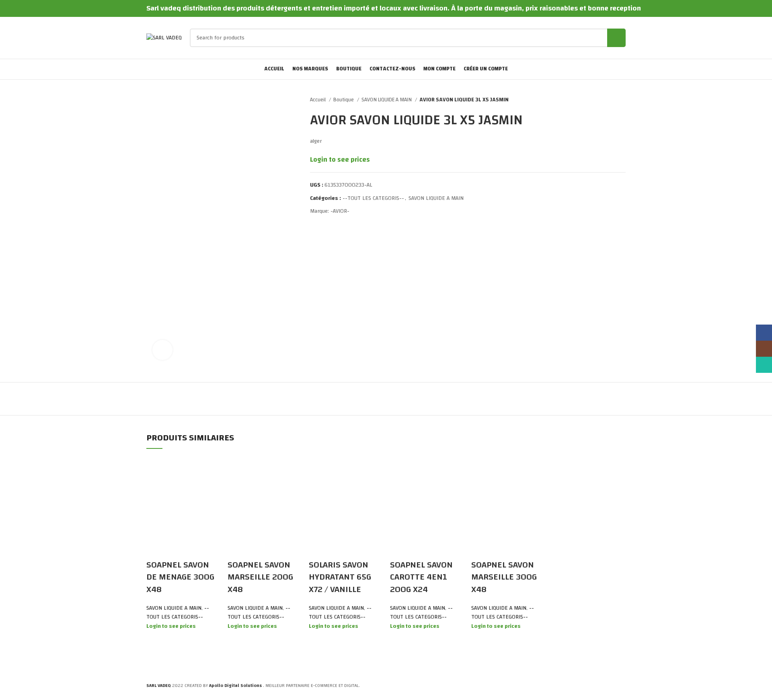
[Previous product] (606, 100)
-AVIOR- (340, 211)
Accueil (318, 100)
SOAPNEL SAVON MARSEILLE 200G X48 (260, 577)
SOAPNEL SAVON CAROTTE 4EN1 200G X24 (421, 577)
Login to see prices (340, 159)
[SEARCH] (616, 38)
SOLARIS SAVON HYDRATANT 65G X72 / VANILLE (340, 577)
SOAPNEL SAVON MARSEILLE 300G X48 (504, 577)
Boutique (344, 100)
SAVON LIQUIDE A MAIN (387, 100)
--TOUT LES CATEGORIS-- (373, 198)
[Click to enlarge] (162, 350)
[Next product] (622, 100)
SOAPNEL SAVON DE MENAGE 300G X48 (180, 577)
